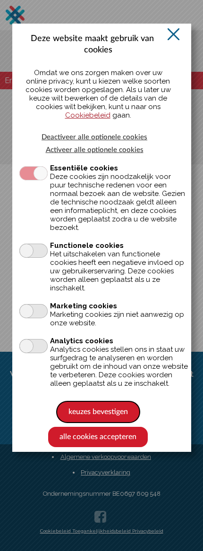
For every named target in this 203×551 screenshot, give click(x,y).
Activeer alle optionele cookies (95, 149)
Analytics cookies (81, 341)
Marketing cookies (83, 306)
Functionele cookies (87, 245)
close (173, 34)
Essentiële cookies (84, 168)
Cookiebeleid (87, 115)
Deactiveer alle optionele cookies (94, 137)
